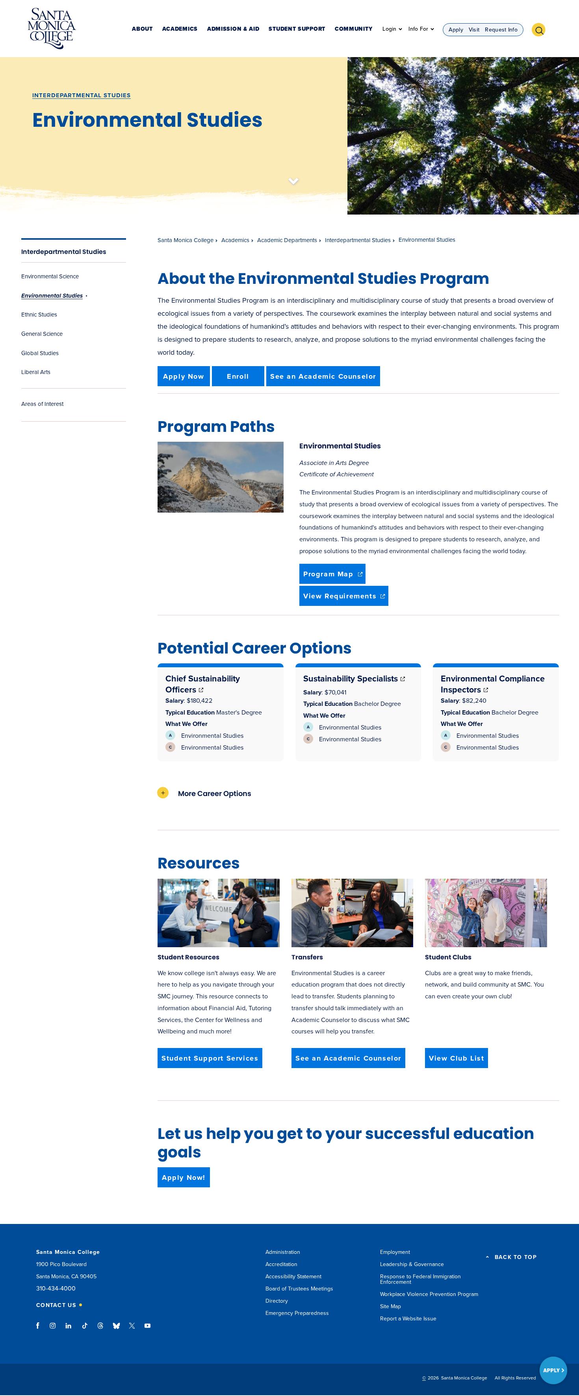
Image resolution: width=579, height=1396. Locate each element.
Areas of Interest (42, 403)
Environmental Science (50, 276)
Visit (474, 29)
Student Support (297, 29)
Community (353, 29)
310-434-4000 (56, 1289)
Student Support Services (209, 1058)
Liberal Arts (35, 372)
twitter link (132, 1329)
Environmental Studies (52, 295)
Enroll (238, 376)
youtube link (147, 1329)
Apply (456, 29)
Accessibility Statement (293, 1276)
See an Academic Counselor (323, 376)
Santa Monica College (185, 240)
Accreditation (281, 1264)
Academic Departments (287, 240)
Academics (180, 29)
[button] (541, 29)
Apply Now (183, 376)
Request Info (501, 29)
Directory (276, 1301)
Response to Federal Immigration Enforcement (420, 1279)
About (142, 29)
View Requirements (345, 598)
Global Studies (40, 353)
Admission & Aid (233, 29)
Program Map (334, 576)
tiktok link (84, 1329)
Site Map (390, 1306)
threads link (101, 1329)
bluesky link (116, 1329)
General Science (42, 333)
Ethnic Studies (39, 314)
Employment (395, 1252)
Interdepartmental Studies (81, 95)
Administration (282, 1252)
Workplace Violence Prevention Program (429, 1294)
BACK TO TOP (516, 1257)
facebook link (40, 1329)
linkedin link (68, 1329)
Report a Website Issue (408, 1318)
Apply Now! (184, 1177)
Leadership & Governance (412, 1264)
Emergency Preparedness (297, 1313)
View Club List (456, 1058)
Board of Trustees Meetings (299, 1288)
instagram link (53, 1329)
